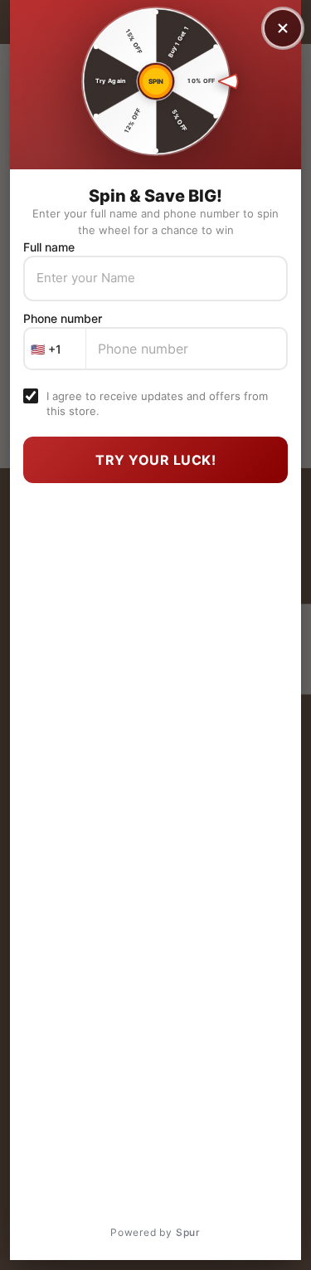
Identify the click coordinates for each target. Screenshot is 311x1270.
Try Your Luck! (155, 460)
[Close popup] (283, 28)
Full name (49, 247)
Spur (188, 1232)
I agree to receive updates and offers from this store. (157, 403)
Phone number (62, 318)
